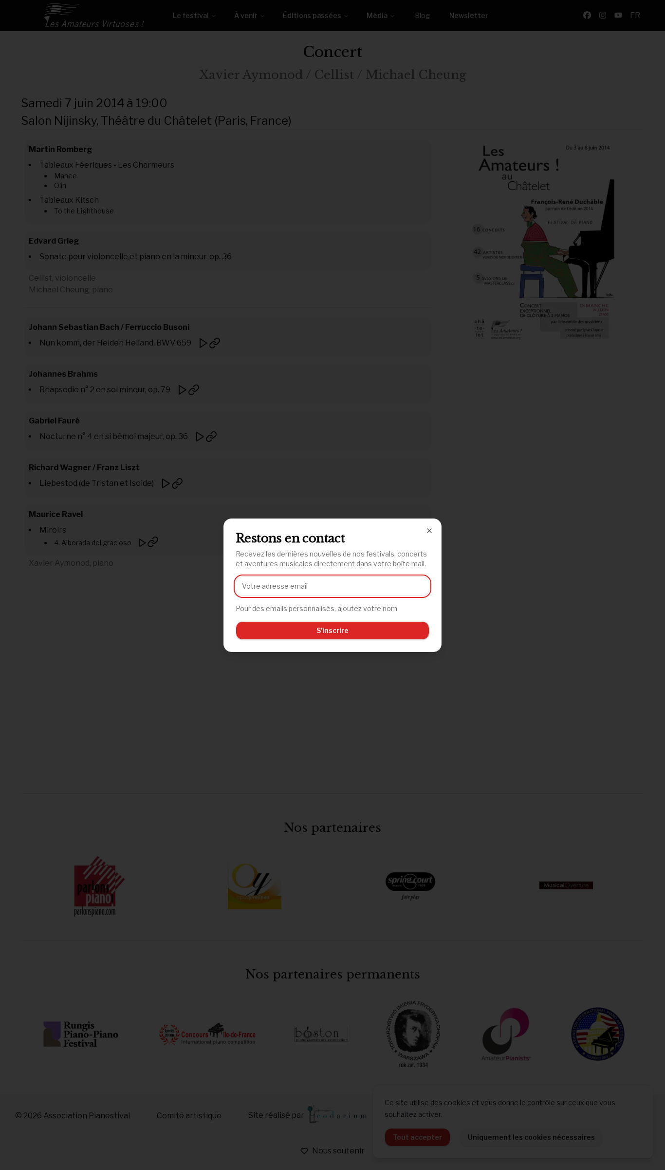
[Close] (429, 531)
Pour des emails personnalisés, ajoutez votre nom (316, 608)
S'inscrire (332, 630)
